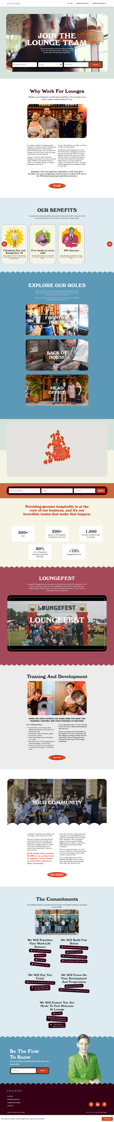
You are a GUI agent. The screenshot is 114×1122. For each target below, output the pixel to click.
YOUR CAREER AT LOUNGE (57, 185)
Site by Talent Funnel (101, 1112)
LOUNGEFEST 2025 (57, 627)
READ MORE (57, 757)
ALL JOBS (70, 3)
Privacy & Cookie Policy (13, 1112)
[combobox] (42, 491)
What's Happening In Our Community (57, 874)
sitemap (23, 1112)
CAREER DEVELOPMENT (99, 3)
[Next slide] (109, 244)
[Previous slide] (4, 244)
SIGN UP (42, 1070)
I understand (107, 1119)
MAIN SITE (10, 1106)
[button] (49, 458)
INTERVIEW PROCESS (82, 3)
